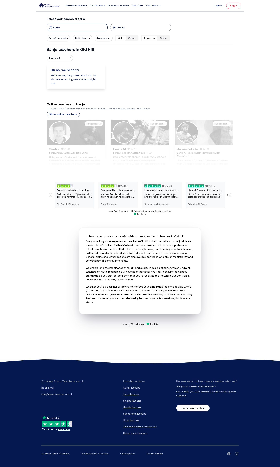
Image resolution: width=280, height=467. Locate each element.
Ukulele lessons (132, 407)
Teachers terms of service (95, 453)
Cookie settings (155, 453)
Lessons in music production (140, 426)
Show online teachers (63, 114)
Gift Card (137, 5)
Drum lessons (131, 420)
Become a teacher (118, 5)
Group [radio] (131, 38)
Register (219, 5)
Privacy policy (127, 453)
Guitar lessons (131, 387)
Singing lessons (132, 400)
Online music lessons (135, 433)
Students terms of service (55, 453)
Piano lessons (131, 394)
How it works (97, 5)
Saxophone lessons (134, 413)
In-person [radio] (149, 38)
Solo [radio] (120, 38)
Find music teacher (76, 5)
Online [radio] (163, 38)
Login (233, 5)
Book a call (47, 387)
